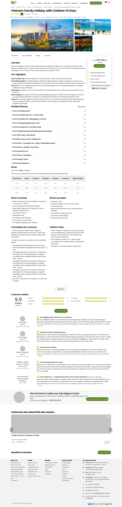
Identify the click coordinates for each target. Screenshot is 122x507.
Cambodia (48, 467)
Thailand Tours (32, 471)
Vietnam (65, 465)
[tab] (49, 111)
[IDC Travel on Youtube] (106, 504)
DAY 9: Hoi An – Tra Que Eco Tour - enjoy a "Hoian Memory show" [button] (34, 143)
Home (13, 7)
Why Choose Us (16, 463)
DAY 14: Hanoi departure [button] (21, 163)
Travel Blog (83, 3)
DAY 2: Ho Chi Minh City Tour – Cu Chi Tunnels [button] (28, 115)
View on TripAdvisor (95, 377)
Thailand (48, 474)
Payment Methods (16, 469)
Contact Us (14, 480)
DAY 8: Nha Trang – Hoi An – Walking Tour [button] (27, 139)
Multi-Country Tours (34, 476)
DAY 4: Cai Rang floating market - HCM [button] (26, 123)
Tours (32, 3)
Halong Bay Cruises (51, 463)
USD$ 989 (20, 442)
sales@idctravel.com (91, 490)
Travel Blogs (66, 463)
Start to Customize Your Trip (96, 399)
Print (62, 289)
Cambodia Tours (33, 467)
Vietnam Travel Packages (34, 7)
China (64, 476)
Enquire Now (99, 66)
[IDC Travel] (14, 2)
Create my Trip (96, 3)
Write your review (61, 311)
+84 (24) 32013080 (93, 484)
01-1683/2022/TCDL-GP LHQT (101, 493)
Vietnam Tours (20, 7)
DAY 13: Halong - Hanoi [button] (20, 159)
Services (66, 3)
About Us (74, 3)
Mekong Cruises (50, 465)
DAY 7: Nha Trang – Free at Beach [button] (24, 135)
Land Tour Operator (17, 474)
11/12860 (90, 498)
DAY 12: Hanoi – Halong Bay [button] (22, 155)
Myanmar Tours (33, 469)
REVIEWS (47, 56)
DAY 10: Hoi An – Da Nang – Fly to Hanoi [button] (26, 147)
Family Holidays (48, 7)
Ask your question (104, 452)
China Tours (32, 474)
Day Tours (47, 3)
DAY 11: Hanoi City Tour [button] (20, 151)
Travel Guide (57, 3)
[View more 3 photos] (42, 35)
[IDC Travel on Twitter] (108, 504)
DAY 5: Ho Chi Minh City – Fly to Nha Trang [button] (27, 127)
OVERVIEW (14, 56)
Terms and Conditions (18, 467)
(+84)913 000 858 (98, 487)
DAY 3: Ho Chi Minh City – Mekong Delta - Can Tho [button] (29, 119)
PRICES (38, 56)
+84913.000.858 (54, 400)
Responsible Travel (17, 471)
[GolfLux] (93, 504)
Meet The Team (16, 465)
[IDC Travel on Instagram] (111, 504)
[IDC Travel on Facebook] (103, 504)
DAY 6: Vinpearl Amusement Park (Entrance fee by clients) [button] (32, 131)
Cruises (39, 3)
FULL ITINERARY (27, 56)
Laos (46, 469)
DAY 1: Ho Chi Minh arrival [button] (21, 111)
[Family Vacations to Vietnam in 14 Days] (61, 424)
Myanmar (48, 471)
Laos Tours (31, 465)
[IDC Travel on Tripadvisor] (101, 504)
